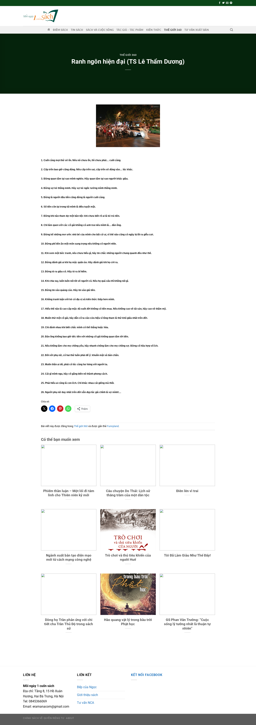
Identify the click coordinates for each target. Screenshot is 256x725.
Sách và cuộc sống (100, 29)
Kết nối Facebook (146, 675)
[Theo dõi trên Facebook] (219, 3)
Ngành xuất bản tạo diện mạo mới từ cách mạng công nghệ (68, 558)
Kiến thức (153, 29)
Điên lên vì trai (187, 491)
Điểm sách (60, 29)
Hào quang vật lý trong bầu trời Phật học (128, 622)
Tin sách (77, 29)
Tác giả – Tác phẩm (129, 29)
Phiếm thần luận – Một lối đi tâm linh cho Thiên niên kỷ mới (68, 493)
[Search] (231, 30)
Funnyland (113, 426)
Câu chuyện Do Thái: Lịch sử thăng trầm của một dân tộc (128, 493)
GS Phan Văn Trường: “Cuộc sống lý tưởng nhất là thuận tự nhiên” (187, 624)
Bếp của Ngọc (87, 687)
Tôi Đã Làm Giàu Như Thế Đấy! (187, 555)
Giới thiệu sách (87, 695)
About (70, 718)
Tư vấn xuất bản (196, 29)
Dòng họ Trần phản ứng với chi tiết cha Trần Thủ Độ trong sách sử (68, 624)
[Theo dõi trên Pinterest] (231, 3)
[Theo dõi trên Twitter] (223, 3)
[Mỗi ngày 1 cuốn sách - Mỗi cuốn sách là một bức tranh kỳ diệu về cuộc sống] (40, 16)
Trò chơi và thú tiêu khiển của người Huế (128, 558)
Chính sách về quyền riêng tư (43, 718)
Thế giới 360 (173, 29)
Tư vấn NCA (85, 703)
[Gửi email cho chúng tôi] (227, 3)
